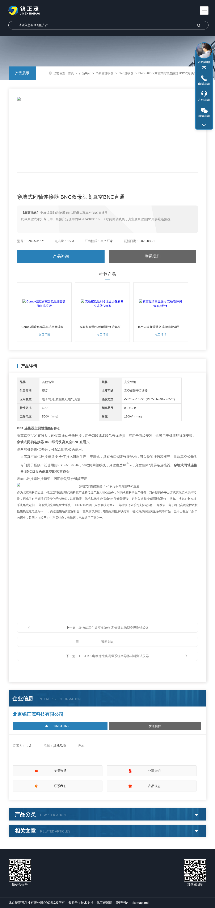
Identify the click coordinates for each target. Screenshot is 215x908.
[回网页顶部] (204, 68)
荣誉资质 (60, 771)
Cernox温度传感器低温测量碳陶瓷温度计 (44, 327)
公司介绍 (154, 771)
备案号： (74, 902)
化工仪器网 (104, 902)
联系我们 (153, 256)
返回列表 (107, 642)
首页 (71, 73)
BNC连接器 (125, 73)
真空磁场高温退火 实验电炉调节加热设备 (161, 327)
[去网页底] (204, 125)
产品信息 (154, 786)
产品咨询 (61, 256)
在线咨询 (204, 100)
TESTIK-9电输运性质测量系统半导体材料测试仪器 (114, 656)
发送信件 (154, 726)
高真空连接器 (104, 73)
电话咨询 (204, 84)
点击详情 (44, 334)
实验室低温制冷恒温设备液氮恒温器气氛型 (102, 327)
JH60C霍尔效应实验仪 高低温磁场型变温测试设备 (114, 628)
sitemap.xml (140, 902)
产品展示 (22, 73)
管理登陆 (122, 902)
